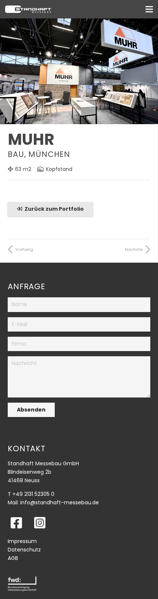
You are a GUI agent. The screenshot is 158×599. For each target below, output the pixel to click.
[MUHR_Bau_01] (79, 22)
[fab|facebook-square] (16, 522)
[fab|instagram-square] (40, 522)
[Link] (32, 9)
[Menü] (149, 9)
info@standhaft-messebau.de (59, 502)
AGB (13, 558)
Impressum (22, 541)
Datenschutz (24, 549)
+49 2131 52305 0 (33, 494)
